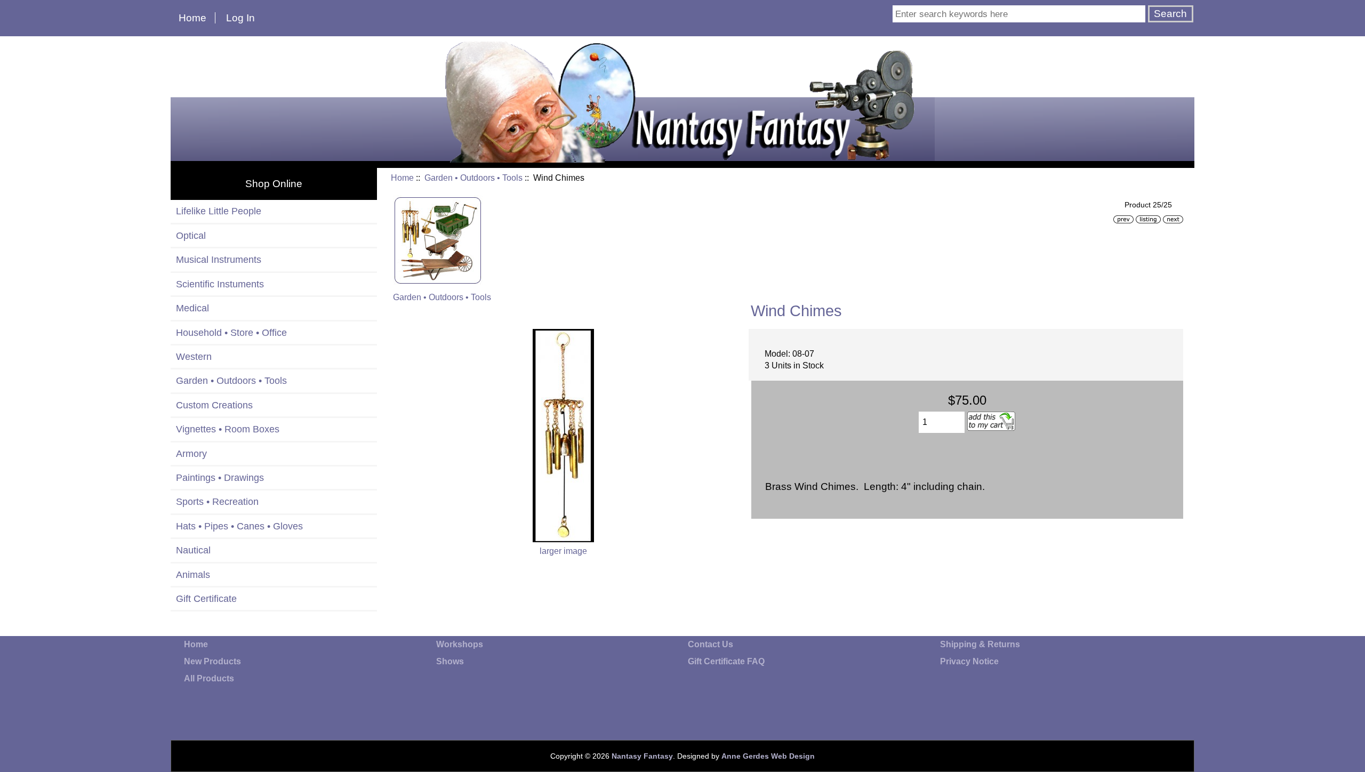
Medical (192, 308)
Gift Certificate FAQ (726, 661)
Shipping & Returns (980, 644)
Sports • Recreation (217, 501)
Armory (191, 453)
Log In (240, 17)
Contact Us (710, 644)
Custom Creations (214, 405)
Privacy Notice (969, 661)
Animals (193, 574)
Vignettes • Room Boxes (227, 429)
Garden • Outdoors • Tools (473, 177)
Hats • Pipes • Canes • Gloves (239, 526)
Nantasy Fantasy (642, 756)
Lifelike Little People (218, 211)
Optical (191, 235)
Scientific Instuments (220, 284)
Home (192, 17)
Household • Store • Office (231, 332)
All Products (209, 678)
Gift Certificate (206, 598)
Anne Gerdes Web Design (768, 756)
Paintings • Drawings (220, 477)
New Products (212, 661)
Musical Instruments (218, 259)
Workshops (459, 644)
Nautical (193, 550)
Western (194, 356)
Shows (450, 661)
